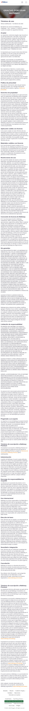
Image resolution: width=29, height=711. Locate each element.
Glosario (11, 690)
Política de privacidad (18, 703)
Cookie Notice (8, 698)
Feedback (10, 693)
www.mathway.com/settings (8, 638)
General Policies (8, 703)
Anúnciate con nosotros (14, 695)
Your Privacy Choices (18, 698)
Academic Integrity (20, 690)
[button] (22, 2)
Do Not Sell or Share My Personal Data (14, 701)
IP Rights (18, 705)
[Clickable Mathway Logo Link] (4, 2)
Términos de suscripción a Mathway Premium (14, 451)
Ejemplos (5, 690)
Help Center (17, 693)
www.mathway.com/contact (15, 578)
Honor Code (11, 705)
